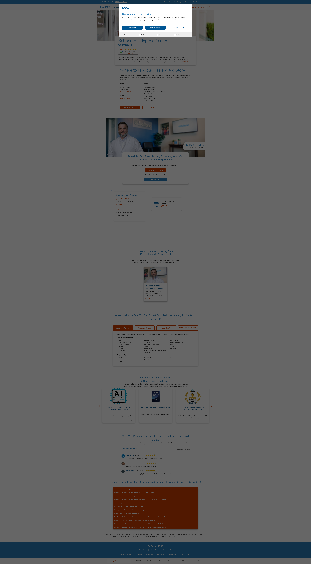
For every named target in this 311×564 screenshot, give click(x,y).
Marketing (179, 35)
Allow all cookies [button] (155, 28)
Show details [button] (178, 27)
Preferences (144, 35)
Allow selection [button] (132, 28)
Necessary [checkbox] (126, 35)
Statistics (161, 35)
